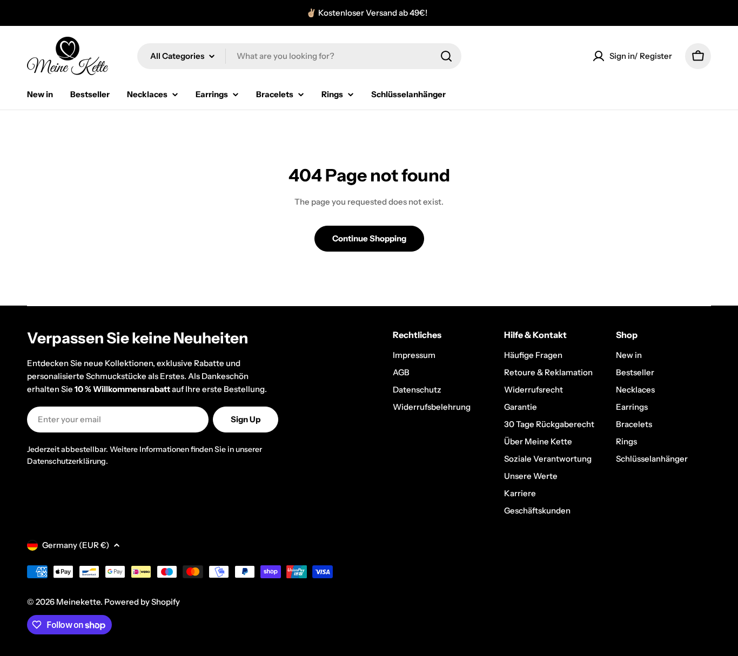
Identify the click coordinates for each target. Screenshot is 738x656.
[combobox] (299, 56)
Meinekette (78, 602)
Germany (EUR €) (75, 545)
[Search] (446, 56)
